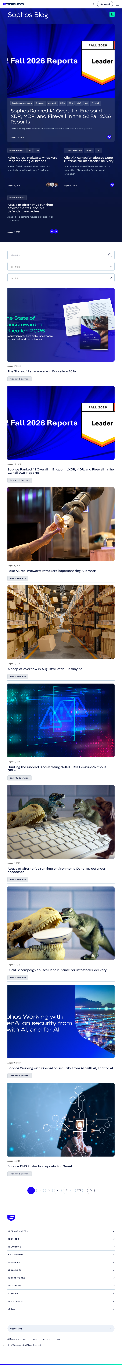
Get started (105, 4)
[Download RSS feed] (108, 14)
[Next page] (91, 1190)
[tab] (61, 1231)
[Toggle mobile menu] (117, 4)
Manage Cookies (19, 1339)
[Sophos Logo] (13, 4)
